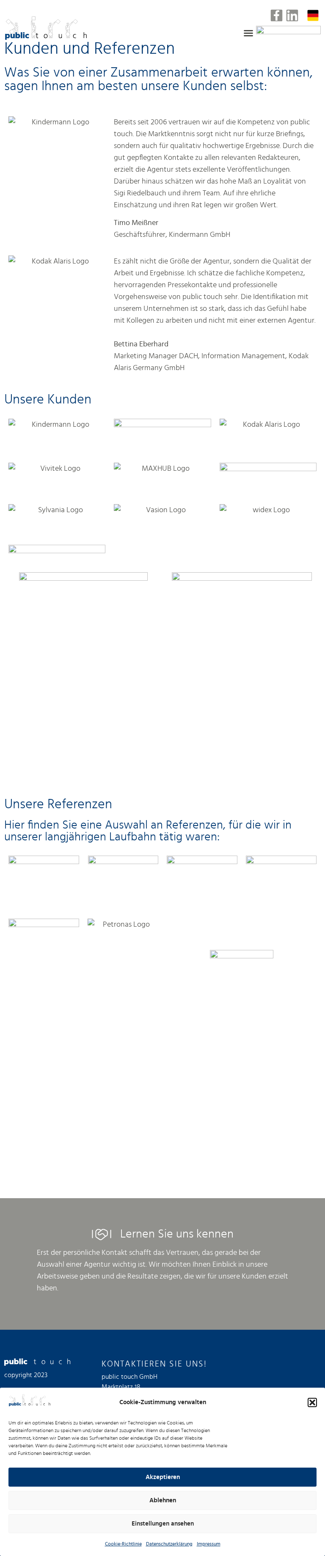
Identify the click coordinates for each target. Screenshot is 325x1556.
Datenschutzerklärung (169, 1543)
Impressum (208, 1543)
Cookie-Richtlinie (123, 1543)
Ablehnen (162, 1500)
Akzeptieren (163, 1477)
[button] (312, 1402)
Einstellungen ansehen (163, 1523)
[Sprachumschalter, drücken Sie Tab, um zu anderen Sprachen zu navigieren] (312, 15)
